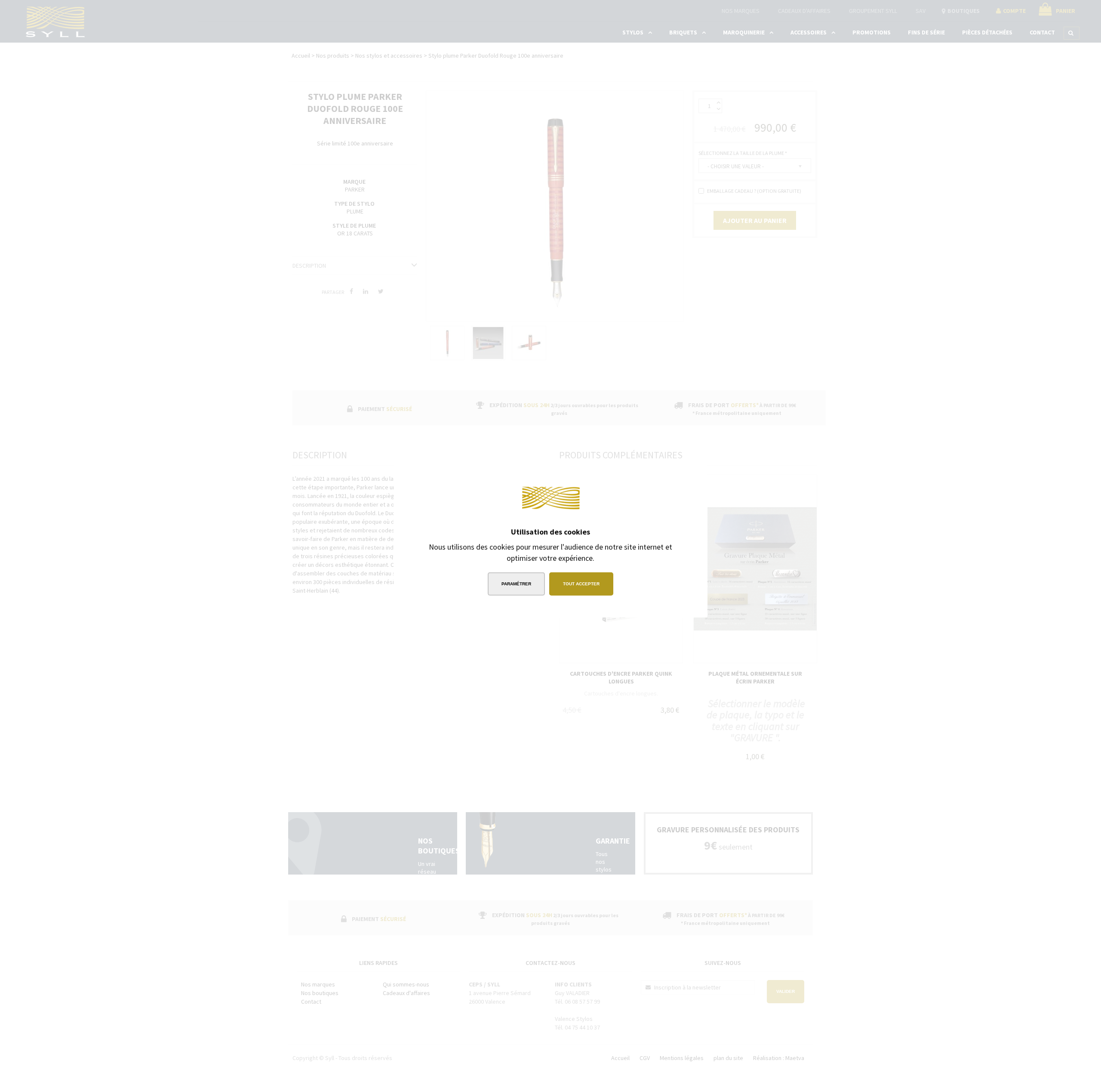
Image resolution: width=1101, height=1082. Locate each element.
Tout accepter (581, 583)
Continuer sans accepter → (652, 477)
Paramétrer (516, 583)
